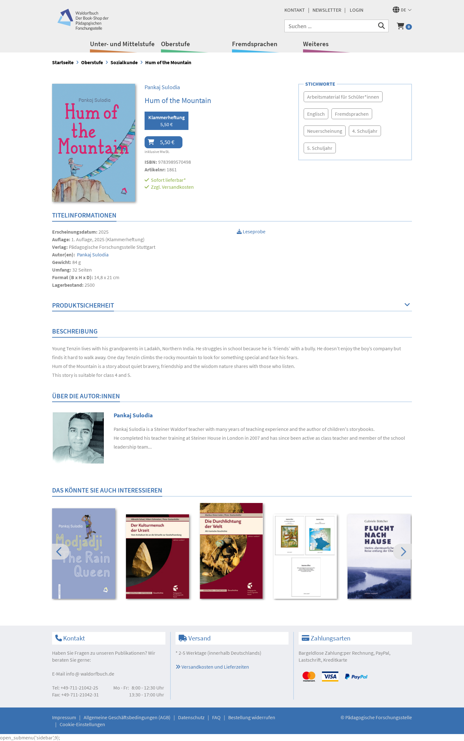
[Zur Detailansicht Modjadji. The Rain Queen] (84, 553)
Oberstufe (175, 44)
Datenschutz (191, 717)
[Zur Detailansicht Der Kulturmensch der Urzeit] (158, 556)
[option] (84, 554)
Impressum (64, 717)
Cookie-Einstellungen (82, 724)
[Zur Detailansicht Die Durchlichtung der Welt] (232, 551)
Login (356, 10)
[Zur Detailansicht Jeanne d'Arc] (306, 556)
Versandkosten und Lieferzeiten (215, 667)
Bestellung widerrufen (251, 717)
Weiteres (316, 44)
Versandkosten (178, 187)
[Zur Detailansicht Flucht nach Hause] (380, 556)
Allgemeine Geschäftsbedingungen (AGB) (127, 717)
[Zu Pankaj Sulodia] (78, 437)
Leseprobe (253, 231)
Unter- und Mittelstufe (122, 44)
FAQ (216, 717)
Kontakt (294, 10)
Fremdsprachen (254, 44)
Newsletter (326, 10)
